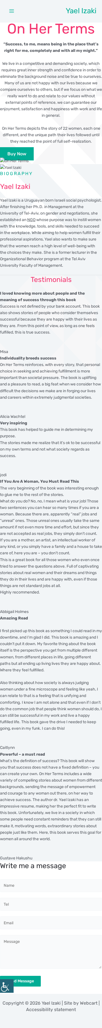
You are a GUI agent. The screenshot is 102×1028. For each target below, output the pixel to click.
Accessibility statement (51, 1009)
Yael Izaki (81, 10)
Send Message (20, 981)
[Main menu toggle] (11, 11)
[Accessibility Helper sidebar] (7, 986)
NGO (31, 219)
